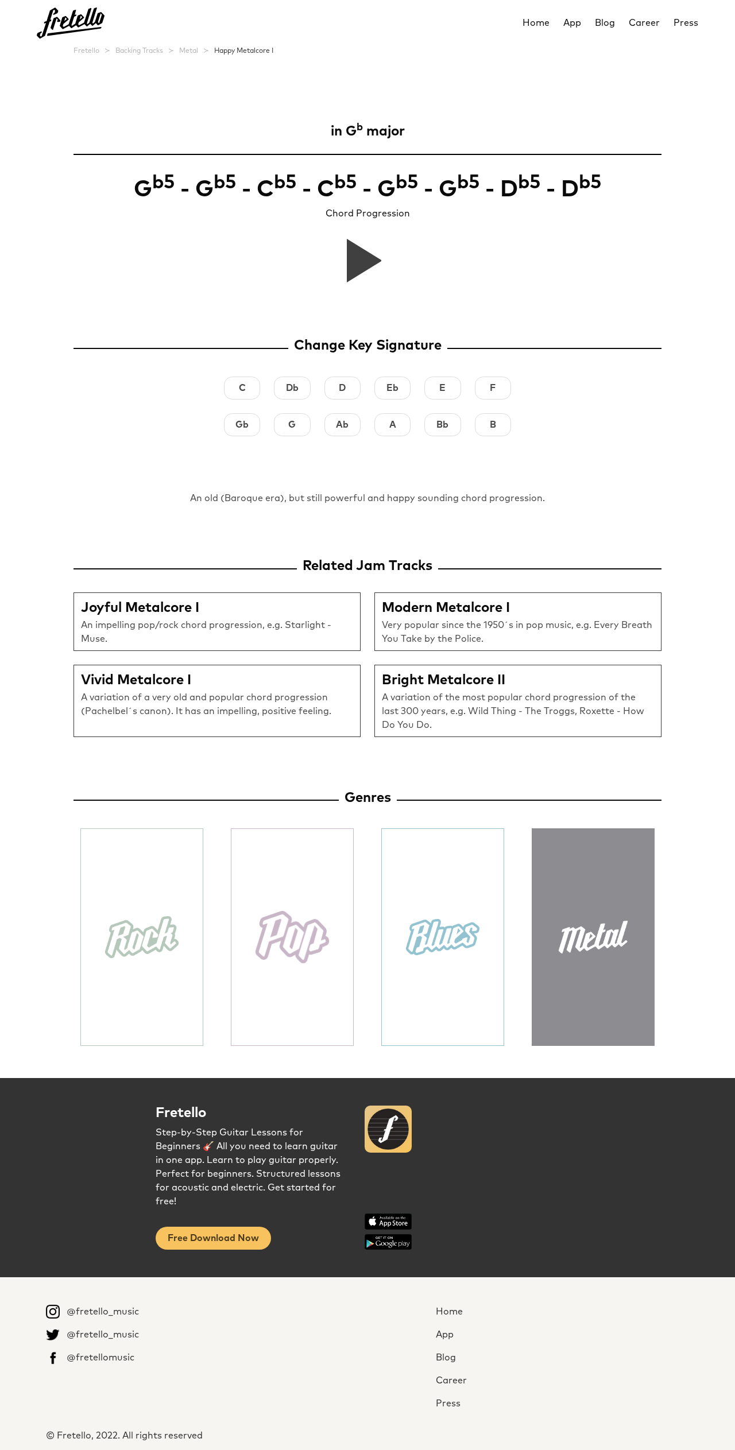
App (572, 23)
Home (536, 23)
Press (686, 23)
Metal (188, 51)
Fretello (86, 51)
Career (644, 23)
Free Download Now (213, 1238)
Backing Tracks (139, 51)
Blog (605, 23)
